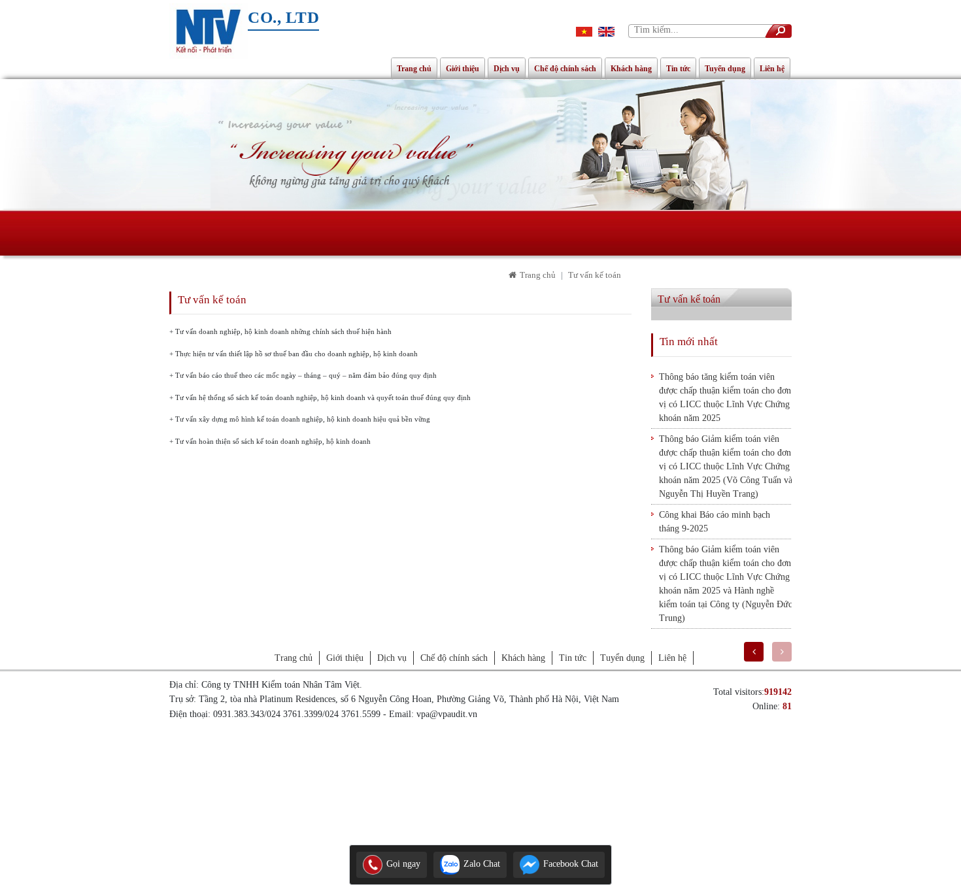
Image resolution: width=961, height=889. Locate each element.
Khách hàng (631, 68)
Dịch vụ (507, 68)
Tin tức (678, 68)
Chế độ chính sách (565, 68)
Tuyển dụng (725, 68)
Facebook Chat (569, 864)
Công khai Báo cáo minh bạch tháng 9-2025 (714, 521)
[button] (754, 652)
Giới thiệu (462, 68)
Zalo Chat (480, 864)
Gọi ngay (402, 864)
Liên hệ (772, 68)
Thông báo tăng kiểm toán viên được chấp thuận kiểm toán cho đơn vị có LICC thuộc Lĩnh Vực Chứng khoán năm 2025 (725, 397)
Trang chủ (414, 68)
